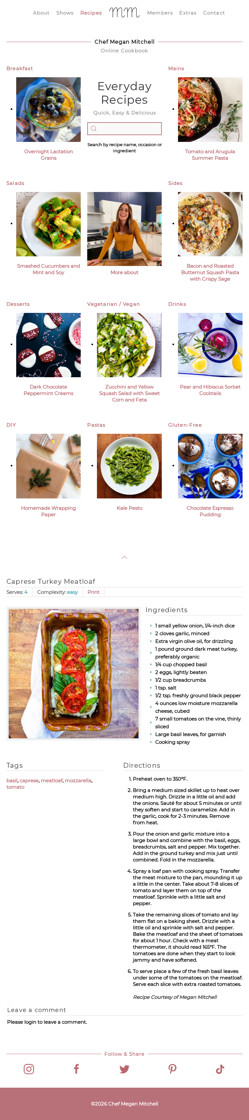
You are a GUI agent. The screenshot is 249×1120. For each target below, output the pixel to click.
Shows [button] (65, 13)
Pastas (96, 425)
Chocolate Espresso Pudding (210, 511)
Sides (175, 183)
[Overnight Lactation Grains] (48, 109)
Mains (176, 68)
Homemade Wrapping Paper (48, 511)
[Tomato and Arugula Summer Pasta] (210, 109)
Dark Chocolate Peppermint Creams (48, 390)
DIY (11, 425)
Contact (214, 13)
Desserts (18, 304)
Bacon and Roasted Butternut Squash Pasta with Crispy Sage (210, 272)
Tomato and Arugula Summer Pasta (210, 154)
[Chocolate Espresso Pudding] (210, 466)
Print (94, 592)
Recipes (91, 13)
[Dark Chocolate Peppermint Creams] (48, 344)
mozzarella (78, 780)
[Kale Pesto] (129, 466)
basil (12, 780)
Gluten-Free (185, 425)
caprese (29, 780)
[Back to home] (124, 13)
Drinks (177, 304)
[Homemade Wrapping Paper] (48, 466)
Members (160, 13)
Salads (15, 183)
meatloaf (52, 780)
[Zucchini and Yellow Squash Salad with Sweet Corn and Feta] (129, 344)
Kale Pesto (129, 508)
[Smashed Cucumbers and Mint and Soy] (48, 223)
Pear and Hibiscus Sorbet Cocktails (210, 390)
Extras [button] (187, 13)
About (41, 13)
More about (124, 272)
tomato (15, 787)
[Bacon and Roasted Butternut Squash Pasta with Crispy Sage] (210, 223)
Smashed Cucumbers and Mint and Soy (48, 269)
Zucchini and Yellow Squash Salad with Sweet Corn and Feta (129, 393)
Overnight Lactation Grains (48, 154)
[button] (124, 557)
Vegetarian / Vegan (113, 304)
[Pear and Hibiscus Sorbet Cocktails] (210, 344)
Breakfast (19, 68)
